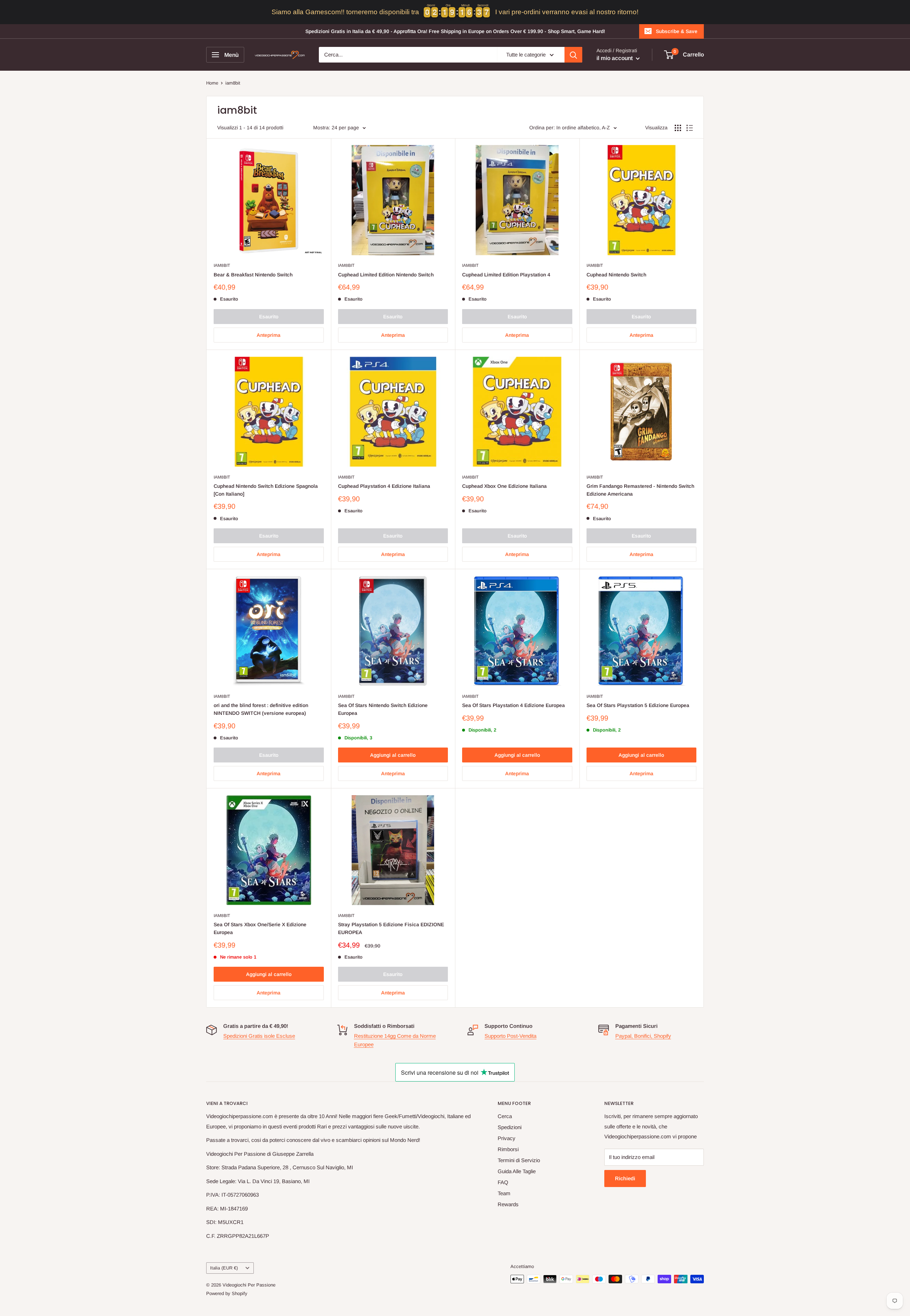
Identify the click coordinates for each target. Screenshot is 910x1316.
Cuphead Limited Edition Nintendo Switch (386, 274)
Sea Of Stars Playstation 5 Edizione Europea (638, 705)
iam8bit (232, 83)
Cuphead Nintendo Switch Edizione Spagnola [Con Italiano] (266, 490)
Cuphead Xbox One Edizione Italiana (504, 486)
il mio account (615, 58)
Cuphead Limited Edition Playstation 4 (506, 274)
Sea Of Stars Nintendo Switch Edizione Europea (383, 709)
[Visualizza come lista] (689, 128)
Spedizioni (509, 1127)
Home (212, 83)
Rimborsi (508, 1149)
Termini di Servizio (519, 1160)
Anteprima (268, 335)
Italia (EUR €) (224, 1268)
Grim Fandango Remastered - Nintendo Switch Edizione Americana (640, 490)
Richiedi (625, 1178)
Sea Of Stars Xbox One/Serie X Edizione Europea (260, 928)
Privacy (506, 1138)
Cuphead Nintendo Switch (616, 274)
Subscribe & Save (676, 31)
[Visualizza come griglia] (678, 128)
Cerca (505, 1116)
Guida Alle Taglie (517, 1171)
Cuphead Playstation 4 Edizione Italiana (384, 486)
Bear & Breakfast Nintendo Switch (253, 274)
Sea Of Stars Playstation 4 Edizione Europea (513, 705)
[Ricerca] (573, 55)
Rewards (508, 1204)
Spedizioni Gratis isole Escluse (259, 1036)
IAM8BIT (222, 265)
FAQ (503, 1182)
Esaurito (268, 316)
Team (504, 1193)
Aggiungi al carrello (393, 755)
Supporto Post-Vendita (510, 1036)
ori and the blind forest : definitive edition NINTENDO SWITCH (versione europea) (261, 709)
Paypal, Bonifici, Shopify (643, 1036)
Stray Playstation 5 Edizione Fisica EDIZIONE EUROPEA (391, 928)
